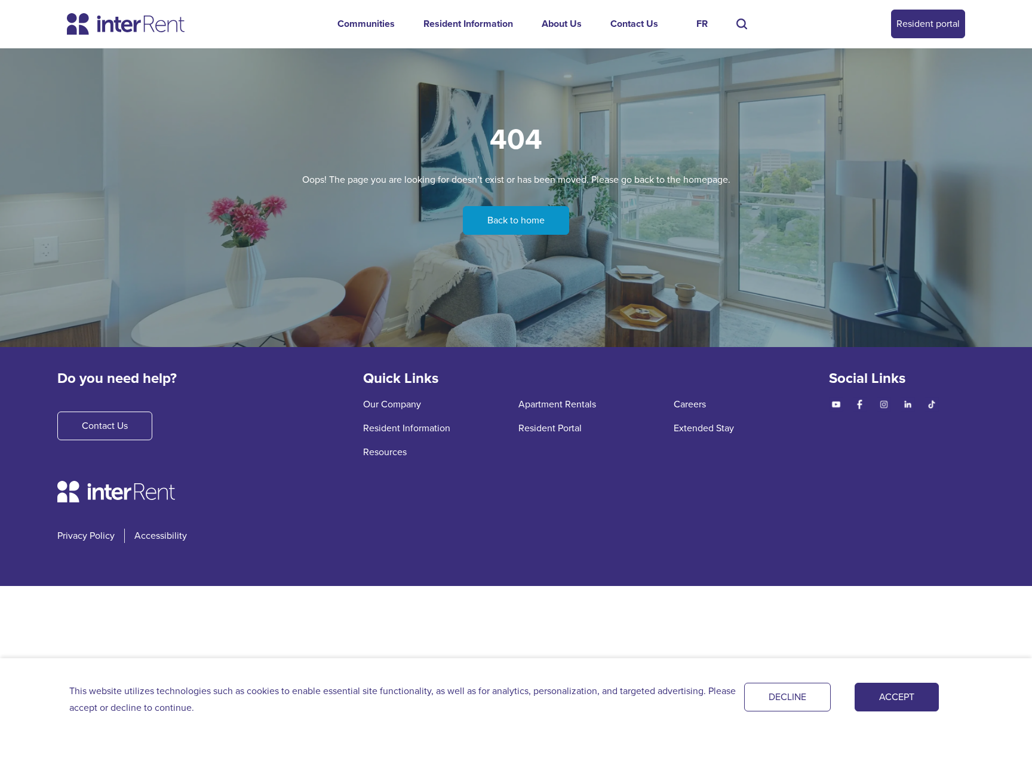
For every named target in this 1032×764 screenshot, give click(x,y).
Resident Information (468, 23)
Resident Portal (550, 428)
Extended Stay (704, 428)
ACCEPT (896, 697)
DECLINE (787, 697)
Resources (385, 452)
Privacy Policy (86, 535)
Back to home (516, 220)
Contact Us (634, 23)
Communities (366, 23)
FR (702, 23)
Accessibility (160, 535)
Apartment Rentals (557, 404)
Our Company (392, 404)
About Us (562, 23)
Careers (690, 404)
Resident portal (928, 23)
